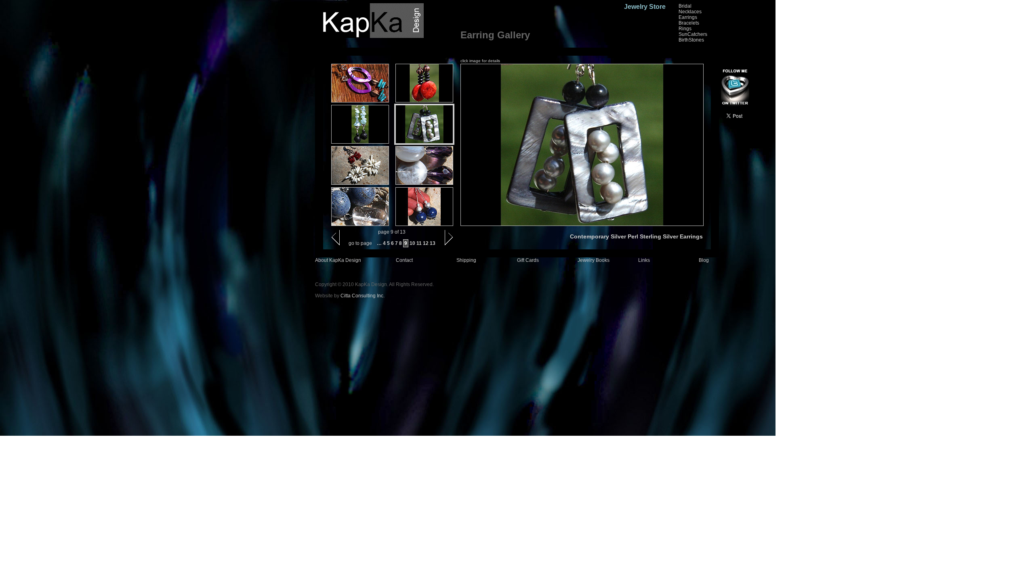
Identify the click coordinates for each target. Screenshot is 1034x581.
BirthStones (691, 40)
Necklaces (690, 12)
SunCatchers (693, 34)
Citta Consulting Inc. (362, 296)
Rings (685, 28)
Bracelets (689, 23)
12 (426, 243)
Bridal (685, 6)
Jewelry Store (645, 6)
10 (412, 243)
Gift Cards (528, 260)
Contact (404, 260)
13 (432, 243)
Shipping (466, 260)
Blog (704, 260)
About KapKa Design (338, 260)
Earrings (688, 17)
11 (419, 243)
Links (644, 260)
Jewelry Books (593, 260)
